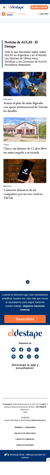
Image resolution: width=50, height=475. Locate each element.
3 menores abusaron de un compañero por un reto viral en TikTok (22, 194)
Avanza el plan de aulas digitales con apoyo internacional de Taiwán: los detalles (25, 107)
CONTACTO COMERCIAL (25, 439)
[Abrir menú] (4, 7)
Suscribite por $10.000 (39, 7)
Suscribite (25, 319)
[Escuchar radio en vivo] (4, 14)
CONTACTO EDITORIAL (25, 445)
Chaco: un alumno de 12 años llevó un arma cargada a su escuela (25, 150)
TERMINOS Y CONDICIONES (25, 427)
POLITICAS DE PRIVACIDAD (25, 433)
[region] (23, 32)
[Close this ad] (48, 460)
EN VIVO (44, 14)
